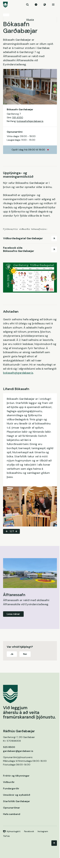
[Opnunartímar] (36, 4)
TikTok (6, 836)
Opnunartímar (11, 807)
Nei (25, 654)
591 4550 (17, 117)
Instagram (43, 831)
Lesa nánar (13, 614)
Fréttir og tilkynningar (16, 775)
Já (11, 654)
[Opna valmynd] (53, 4)
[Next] (16, 531)
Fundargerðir (11, 788)
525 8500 (9, 747)
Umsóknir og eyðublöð (16, 794)
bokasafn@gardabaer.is (30, 121)
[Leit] (27, 4)
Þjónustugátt (13, 831)
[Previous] (7, 531)
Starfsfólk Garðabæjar (16, 801)
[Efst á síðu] (54, 843)
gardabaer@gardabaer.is (18, 751)
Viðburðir (9, 782)
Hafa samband (11, 814)
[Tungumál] (44, 4)
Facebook (29, 831)
